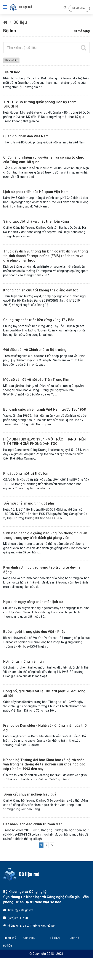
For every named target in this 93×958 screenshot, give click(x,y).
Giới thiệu (29, 938)
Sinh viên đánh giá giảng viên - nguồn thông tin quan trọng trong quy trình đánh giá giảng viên (45, 535)
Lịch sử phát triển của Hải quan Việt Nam (36, 192)
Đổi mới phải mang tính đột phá (28, 503)
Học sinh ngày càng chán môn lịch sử (33, 602)
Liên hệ (74, 938)
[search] (83, 47)
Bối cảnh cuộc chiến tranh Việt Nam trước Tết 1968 (44, 409)
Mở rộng (83, 31)
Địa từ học (11, 72)
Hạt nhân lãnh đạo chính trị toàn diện (33, 824)
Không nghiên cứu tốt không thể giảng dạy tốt (40, 290)
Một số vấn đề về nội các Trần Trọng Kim (36, 379)
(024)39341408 (18, 918)
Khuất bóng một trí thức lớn (25, 473)
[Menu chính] (3, 7)
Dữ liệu (20, 22)
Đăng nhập (79, 8)
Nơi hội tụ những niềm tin (23, 661)
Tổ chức (55, 938)
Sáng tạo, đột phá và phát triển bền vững (36, 221)
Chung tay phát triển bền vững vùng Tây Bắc (38, 320)
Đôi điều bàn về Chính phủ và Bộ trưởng (34, 349)
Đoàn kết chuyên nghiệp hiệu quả (29, 794)
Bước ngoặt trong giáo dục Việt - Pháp (34, 631)
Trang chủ (9, 938)
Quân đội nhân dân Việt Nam (25, 136)
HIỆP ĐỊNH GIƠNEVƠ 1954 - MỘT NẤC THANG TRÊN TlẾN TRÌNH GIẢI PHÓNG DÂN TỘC (44, 441)
